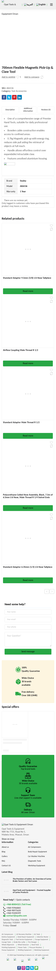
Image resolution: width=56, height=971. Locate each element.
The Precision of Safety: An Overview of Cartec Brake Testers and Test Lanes (32, 880)
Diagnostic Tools (7, 939)
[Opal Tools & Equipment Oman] (10, 9)
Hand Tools (35, 945)
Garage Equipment (41, 939)
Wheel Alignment (8, 945)
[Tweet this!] (9, 97)
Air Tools (37, 934)
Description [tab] (10, 110)
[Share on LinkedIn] (19, 97)
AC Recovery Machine (23, 934)
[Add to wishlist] (17, 77)
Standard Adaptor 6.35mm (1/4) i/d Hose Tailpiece (27, 567)
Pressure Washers (35, 947)
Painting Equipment (9, 947)
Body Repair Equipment (26, 937)
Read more (28, 291)
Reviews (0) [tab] (46, 110)
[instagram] (23, 968)
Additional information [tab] (28, 109)
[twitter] (32, 968)
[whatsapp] (36, 968)
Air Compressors (8, 934)
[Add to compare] (41, 77)
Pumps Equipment (8, 950)
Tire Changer (32, 942)
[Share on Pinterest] (14, 97)
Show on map (8, 839)
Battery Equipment (8, 937)
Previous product (47, 591)
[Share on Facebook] (4, 97)
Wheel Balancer (23, 945)
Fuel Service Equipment (24, 939)
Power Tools (22, 947)
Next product (52, 591)
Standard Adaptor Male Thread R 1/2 (21, 422)
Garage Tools (6, 942)
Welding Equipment (25, 950)
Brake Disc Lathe (19, 942)
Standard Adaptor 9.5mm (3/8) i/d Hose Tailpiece (27, 278)
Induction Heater (42, 937)
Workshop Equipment (41, 950)
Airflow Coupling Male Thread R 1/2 (20, 350)
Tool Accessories (19, 91)
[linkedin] (28, 968)
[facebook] (19, 968)
